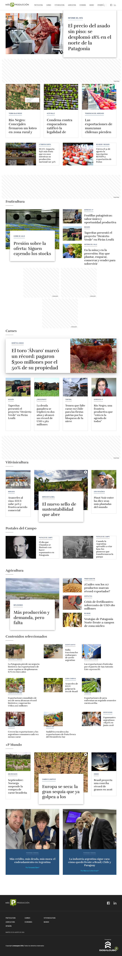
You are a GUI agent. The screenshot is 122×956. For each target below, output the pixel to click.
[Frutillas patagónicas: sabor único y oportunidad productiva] (72, 216)
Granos (96, 774)
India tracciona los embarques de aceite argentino (71, 655)
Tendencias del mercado (94, 113)
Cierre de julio (19, 236)
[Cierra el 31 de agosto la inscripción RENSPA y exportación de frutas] (78, 154)
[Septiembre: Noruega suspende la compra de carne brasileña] (18, 761)
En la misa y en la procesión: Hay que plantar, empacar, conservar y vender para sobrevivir (99, 257)
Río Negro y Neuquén (102, 144)
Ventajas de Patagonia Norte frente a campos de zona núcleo (99, 622)
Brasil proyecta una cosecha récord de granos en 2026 (103, 784)
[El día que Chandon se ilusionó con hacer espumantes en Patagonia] (21, 547)
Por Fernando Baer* (32, 867)
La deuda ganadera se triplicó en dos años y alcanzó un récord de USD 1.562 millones (46, 415)
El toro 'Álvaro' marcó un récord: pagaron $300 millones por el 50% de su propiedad (35, 359)
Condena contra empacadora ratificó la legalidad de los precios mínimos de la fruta (59, 132)
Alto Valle (51, 113)
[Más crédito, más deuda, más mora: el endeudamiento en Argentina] (32, 829)
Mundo (91, 5)
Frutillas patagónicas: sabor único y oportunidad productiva (100, 219)
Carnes (48, 5)
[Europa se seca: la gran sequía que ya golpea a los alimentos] (61, 772)
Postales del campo (45, 538)
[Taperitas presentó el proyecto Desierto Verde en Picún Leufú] (72, 233)
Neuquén (87, 227)
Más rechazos (12, 774)
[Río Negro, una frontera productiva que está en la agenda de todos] (104, 387)
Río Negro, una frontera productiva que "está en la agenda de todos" (103, 413)
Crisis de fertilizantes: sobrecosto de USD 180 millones (99, 605)
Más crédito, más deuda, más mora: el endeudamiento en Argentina (32, 860)
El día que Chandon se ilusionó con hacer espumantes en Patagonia (46, 548)
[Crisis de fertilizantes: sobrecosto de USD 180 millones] (72, 602)
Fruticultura (38, 5)
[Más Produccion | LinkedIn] (114, 5)
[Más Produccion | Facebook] (111, 5)
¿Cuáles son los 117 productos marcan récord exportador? (97, 588)
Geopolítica (88, 596)
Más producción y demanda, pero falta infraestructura (31, 620)
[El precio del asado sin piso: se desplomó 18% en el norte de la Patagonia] (61, 33)
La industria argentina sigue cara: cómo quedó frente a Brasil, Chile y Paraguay (89, 862)
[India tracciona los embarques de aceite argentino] (53, 651)
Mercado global (48, 497)
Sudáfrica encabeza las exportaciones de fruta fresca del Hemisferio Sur (61, 734)
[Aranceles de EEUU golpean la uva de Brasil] (53, 685)
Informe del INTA (75, 18)
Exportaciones (107, 712)
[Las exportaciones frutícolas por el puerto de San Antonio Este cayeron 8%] (91, 651)
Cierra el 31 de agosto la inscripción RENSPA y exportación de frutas (104, 155)
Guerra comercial (70, 678)
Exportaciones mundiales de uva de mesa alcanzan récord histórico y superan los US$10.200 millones (22, 702)
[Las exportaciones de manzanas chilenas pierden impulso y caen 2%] (99, 97)
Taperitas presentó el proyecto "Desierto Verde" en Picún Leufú (99, 236)
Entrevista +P (88, 210)
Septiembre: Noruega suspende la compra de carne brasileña (18, 786)
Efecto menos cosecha (91, 659)
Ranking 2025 (50, 726)
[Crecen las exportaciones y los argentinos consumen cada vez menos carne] (15, 719)
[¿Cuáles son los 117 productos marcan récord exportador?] (72, 585)
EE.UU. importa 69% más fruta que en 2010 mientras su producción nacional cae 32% (47, 155)
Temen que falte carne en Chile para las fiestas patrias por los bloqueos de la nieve (75, 413)
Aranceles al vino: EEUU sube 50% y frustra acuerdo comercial (17, 504)
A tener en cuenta (45, 144)
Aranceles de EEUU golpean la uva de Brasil (71, 687)
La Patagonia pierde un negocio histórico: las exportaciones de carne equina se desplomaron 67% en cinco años (24, 668)
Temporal (68, 399)
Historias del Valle (90, 244)
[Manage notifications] (116, 948)
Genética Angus (18, 343)
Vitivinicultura (59, 5)
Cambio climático (49, 779)
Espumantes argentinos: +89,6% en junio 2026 (109, 721)
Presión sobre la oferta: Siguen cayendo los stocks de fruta (32, 251)
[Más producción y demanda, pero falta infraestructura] (32, 598)
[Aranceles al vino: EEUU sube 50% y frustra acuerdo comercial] (18, 479)
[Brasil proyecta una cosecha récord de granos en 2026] (104, 761)
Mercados (11, 492)
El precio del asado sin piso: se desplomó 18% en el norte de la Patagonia (89, 37)
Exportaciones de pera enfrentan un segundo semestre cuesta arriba (100, 700)
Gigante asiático (70, 645)
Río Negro (87, 613)
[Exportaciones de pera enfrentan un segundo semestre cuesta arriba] (91, 685)
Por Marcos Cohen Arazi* (90, 871)
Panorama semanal (32, 853)
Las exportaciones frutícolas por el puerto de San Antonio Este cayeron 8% (98, 667)
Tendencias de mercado (15, 693)
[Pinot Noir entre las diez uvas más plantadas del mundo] (104, 479)
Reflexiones (18, 605)
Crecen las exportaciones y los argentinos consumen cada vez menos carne (23, 734)
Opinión (9, 926)
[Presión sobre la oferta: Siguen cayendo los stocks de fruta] (32, 229)
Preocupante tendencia (15, 659)
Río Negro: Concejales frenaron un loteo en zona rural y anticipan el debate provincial (23, 130)
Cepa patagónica (99, 492)
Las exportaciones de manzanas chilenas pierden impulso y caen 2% (98, 130)
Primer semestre (89, 579)
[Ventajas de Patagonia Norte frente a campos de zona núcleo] (72, 620)
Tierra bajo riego (15, 113)
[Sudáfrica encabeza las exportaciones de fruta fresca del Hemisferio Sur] (53, 719)
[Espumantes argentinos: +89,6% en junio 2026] (91, 719)
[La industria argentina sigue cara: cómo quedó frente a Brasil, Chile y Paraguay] (89, 829)
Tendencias (87, 693)
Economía (83, 5)
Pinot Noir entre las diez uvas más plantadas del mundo (104, 502)
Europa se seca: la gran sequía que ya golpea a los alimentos (61, 794)
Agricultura (72, 5)
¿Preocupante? (41, 399)
